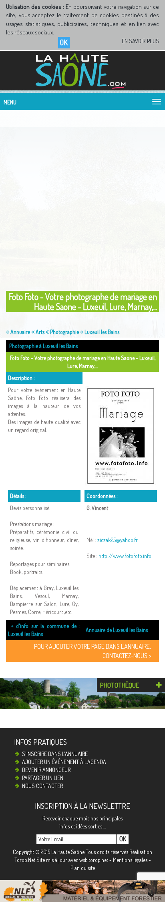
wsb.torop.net (93, 859)
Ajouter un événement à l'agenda (64, 761)
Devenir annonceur (46, 769)
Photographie (64, 331)
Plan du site (82, 867)
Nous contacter (42, 785)
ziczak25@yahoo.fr (117, 539)
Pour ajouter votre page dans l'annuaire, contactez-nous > (92, 651)
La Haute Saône (68, 851)
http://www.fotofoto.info (125, 555)
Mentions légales (130, 859)
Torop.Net (24, 859)
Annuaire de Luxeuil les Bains (117, 629)
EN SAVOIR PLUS (140, 41)
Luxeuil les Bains (101, 331)
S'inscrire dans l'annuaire (55, 753)
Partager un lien (42, 777)
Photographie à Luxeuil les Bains (43, 345)
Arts (39, 331)
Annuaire (19, 331)
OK (64, 42)
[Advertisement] (82, 198)
